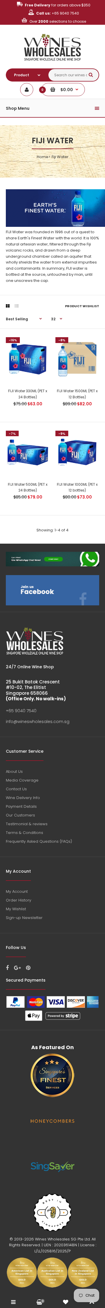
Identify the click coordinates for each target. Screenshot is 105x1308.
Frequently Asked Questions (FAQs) (39, 841)
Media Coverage (22, 780)
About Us (14, 771)
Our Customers (20, 815)
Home (42, 157)
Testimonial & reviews (27, 824)
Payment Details (21, 806)
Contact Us (16, 789)
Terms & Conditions (24, 832)
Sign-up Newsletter (24, 917)
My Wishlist (16, 909)
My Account (17, 891)
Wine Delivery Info (23, 797)
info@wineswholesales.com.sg (37, 721)
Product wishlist (82, 306)
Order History (18, 900)
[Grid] (8, 306)
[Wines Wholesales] (53, 64)
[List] (17, 306)
